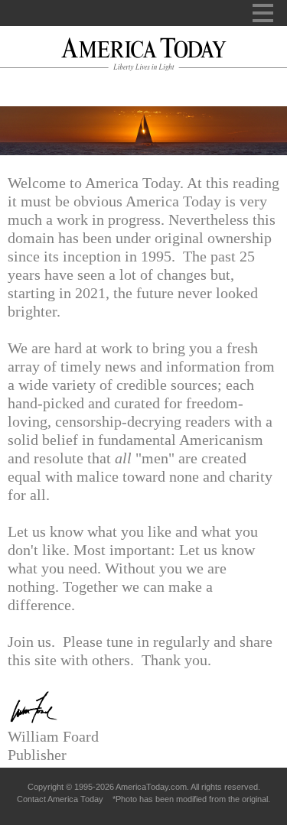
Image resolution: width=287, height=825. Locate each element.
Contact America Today (60, 799)
